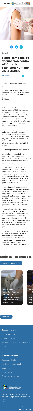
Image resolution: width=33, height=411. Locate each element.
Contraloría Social (9, 334)
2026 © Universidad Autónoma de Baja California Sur (17, 406)
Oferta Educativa (8, 338)
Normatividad (7, 372)
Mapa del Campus (9, 368)
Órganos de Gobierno (10, 376)
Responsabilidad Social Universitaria (16, 342)
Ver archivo (6, 317)
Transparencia (7, 346)
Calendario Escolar (9, 360)
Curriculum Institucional (11, 364)
